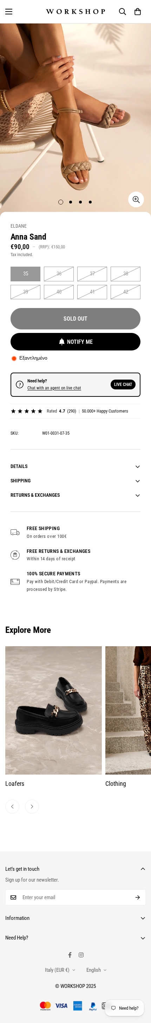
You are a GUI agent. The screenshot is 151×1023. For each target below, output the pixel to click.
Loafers (14, 783)
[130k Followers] (81, 955)
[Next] (32, 807)
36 (59, 273)
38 (125, 273)
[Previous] (12, 807)
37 (92, 273)
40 (59, 292)
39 (25, 292)
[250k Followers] (70, 955)
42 (125, 292)
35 (25, 273)
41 (92, 292)
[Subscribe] (138, 897)
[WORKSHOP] (75, 12)
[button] (138, 12)
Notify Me (80, 342)
